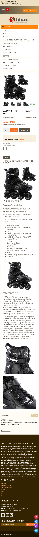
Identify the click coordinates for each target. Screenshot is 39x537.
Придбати (24, 130)
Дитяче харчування (11, 59)
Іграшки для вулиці (11, 62)
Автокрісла (7, 46)
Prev (32, 415)
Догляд (6, 56)
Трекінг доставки (6, 494)
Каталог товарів (6, 485)
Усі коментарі (6, 431)
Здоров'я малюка (10, 43)
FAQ (2, 491)
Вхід (25, 10)
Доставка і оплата (6, 487)
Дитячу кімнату (9, 53)
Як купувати (31, 117)
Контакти (4, 496)
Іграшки (6, 33)
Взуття (5, 37)
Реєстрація (33, 10)
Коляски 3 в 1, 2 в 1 (10, 49)
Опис (7, 158)
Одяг (5, 30)
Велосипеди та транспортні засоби (18, 40)
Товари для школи (11, 65)
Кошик (14, 130)
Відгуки (3, 489)
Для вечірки (7, 69)
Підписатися (31, 524)
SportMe (21, 139)
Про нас (3, 483)
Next (36, 415)
